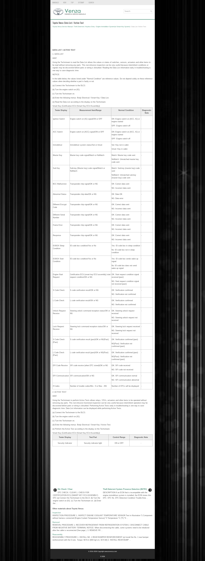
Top (72, 2)
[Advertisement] (102, 39)
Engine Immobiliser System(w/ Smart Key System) (113, 26)
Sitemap (81, 2)
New (64, 2)
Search (91, 2)
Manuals (55, 2)
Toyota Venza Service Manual (62, 26)
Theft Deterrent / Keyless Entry (84, 26)
